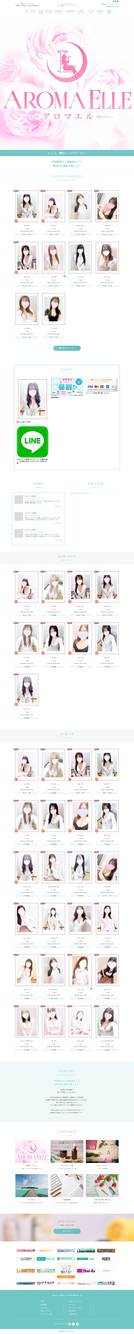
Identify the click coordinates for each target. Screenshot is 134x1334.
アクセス (68, 1231)
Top (26, 12)
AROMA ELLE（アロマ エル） (68, 1331)
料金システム (45, 1311)
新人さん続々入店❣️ (24, 422)
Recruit (100, 12)
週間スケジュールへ (68, 348)
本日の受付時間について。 (32, 516)
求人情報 (72, 1311)
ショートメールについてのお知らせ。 (36, 532)
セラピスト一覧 (46, 1314)
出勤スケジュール (75, 1301)
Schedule (70, 12)
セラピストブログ (75, 1308)
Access (91, 12)
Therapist (58, 12)
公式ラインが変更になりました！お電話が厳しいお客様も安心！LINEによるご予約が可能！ (32, 461)
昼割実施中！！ (56, 397)
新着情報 (44, 1304)
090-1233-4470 (111, 4)
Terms (109, 12)
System (49, 12)
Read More (58, 507)
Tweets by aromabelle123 (80, 493)
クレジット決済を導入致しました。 (98, 393)
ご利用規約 (73, 1314)
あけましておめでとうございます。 (35, 499)
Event (33, 12)
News (41, 12)
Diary (81, 12)
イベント (44, 1308)
